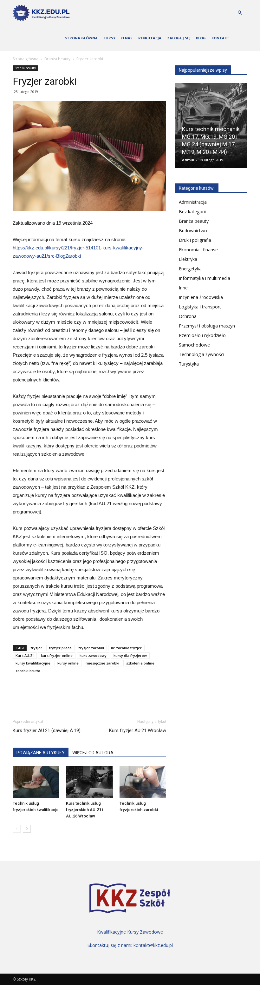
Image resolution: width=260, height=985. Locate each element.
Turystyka (189, 364)
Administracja (193, 202)
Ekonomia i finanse (198, 250)
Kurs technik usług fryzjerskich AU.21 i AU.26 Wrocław (84, 809)
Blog (201, 38)
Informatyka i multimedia (204, 278)
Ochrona (188, 316)
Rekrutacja (149, 38)
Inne (183, 288)
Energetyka (190, 269)
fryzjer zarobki (91, 647)
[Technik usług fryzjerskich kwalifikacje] (36, 782)
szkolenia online (140, 663)
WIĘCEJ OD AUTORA (93, 752)
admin (188, 159)
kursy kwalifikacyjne (33, 663)
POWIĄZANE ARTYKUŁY (40, 752)
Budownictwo (193, 231)
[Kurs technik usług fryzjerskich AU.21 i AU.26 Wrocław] (89, 782)
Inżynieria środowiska (201, 297)
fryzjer (36, 647)
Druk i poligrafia (195, 240)
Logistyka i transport (200, 307)
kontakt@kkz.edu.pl (153, 945)
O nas (127, 38)
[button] (239, 13)
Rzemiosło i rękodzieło (202, 335)
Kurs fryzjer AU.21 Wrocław (137, 730)
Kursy (109, 38)
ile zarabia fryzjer (126, 647)
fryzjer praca (60, 647)
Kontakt (220, 38)
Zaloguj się (178, 38)
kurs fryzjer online (57, 655)
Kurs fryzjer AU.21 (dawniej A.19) (47, 730)
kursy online (68, 663)
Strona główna (81, 38)
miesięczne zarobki (102, 663)
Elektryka (188, 259)
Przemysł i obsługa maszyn (207, 326)
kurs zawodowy (93, 655)
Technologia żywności (201, 354)
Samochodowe (194, 345)
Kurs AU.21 (25, 655)
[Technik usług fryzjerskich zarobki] (143, 782)
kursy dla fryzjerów (130, 655)
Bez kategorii (192, 211)
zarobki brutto (28, 670)
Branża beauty (57, 59)
